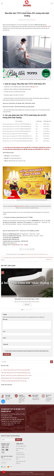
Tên (4, 331)
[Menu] (2, 3)
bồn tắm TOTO (30, 254)
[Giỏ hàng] (52, 3)
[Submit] (51, 361)
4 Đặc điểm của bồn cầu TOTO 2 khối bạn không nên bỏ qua (15, 372)
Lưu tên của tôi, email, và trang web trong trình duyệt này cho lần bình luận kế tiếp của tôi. (27, 351)
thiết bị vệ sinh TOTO (19, 206)
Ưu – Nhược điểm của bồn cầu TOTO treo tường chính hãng (15, 370)
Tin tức (27, 11)
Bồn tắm (33, 86)
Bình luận (5, 319)
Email (4, 338)
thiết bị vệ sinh (37, 254)
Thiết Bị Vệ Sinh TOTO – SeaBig (19, 244)
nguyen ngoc (32, 19)
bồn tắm (25, 254)
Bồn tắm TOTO (47, 26)
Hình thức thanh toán (21, 446)
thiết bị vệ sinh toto (44, 254)
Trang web (5, 344)
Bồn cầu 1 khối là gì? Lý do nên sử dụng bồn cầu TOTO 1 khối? (16, 375)
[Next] (51, 286)
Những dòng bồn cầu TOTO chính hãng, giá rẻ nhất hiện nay (15, 378)
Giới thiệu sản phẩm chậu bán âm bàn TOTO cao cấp (13, 381)
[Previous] (3, 286)
